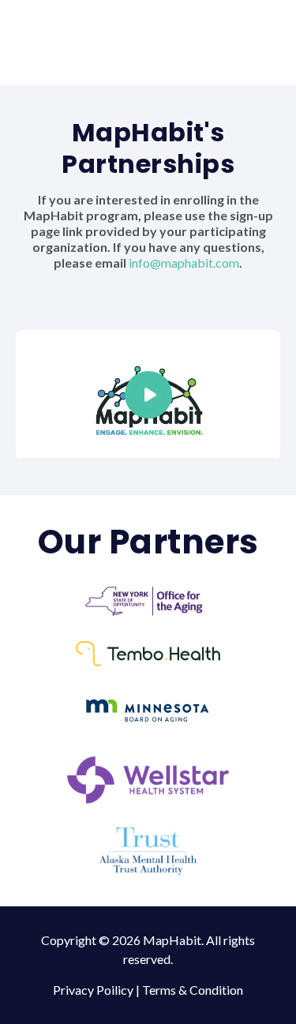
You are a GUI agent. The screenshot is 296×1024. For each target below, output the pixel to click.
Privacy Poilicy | (97, 989)
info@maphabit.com (184, 262)
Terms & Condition (192, 989)
